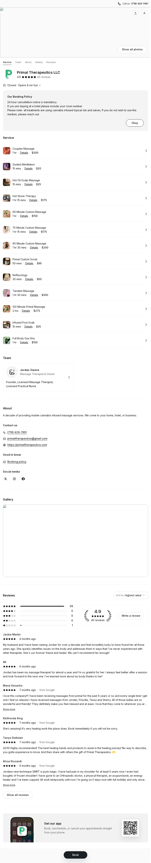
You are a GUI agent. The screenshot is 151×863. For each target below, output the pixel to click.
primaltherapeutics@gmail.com (27, 438)
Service (7, 62)
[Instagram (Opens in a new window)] (14, 479)
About (28, 62)
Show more (9, 709)
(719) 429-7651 (139, 3)
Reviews (51, 62)
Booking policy (16, 461)
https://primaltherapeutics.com (27, 444)
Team (18, 62)
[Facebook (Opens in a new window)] (23, 479)
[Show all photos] (75, 32)
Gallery (39, 62)
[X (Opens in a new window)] (5, 479)
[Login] (144, 13)
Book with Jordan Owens (38, 377)
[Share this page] (135, 13)
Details (24, 152)
